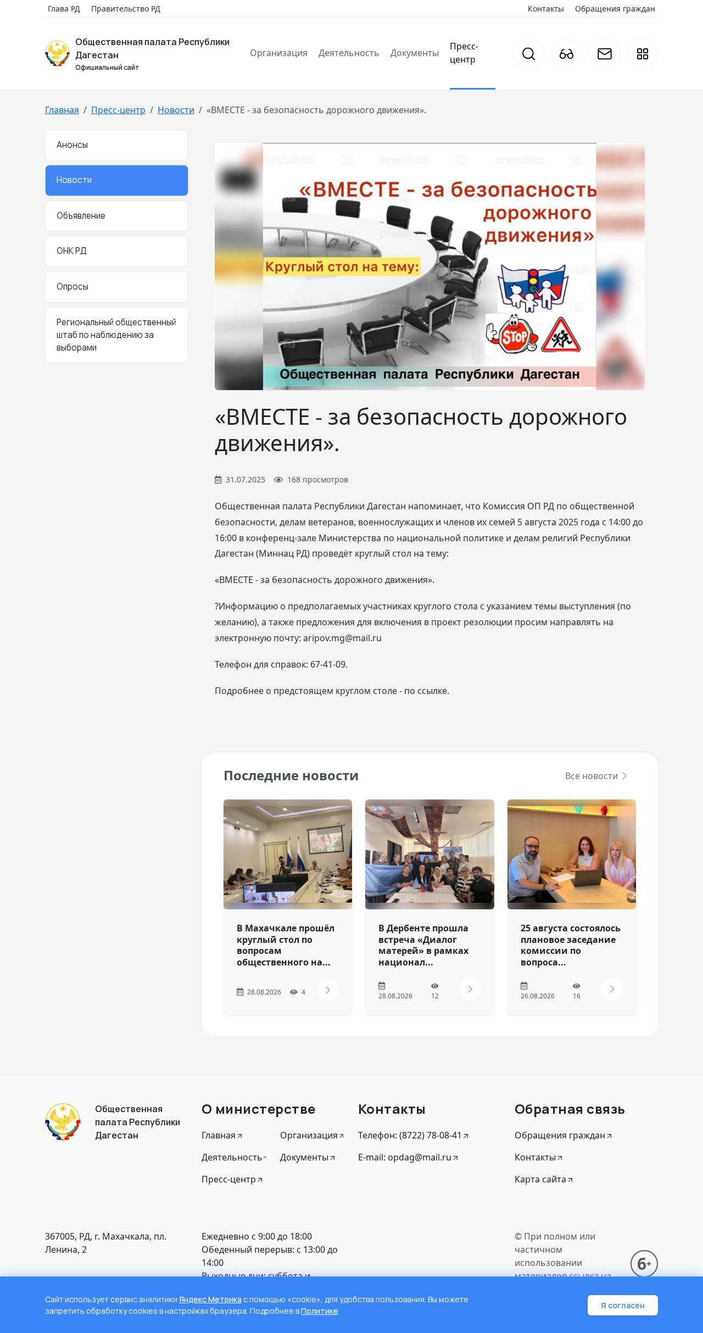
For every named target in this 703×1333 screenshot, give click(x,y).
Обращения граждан (615, 8)
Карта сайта (540, 1179)
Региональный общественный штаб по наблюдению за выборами (116, 334)
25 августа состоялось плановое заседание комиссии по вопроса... (571, 945)
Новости (176, 110)
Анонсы (72, 145)
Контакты (546, 8)
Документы (414, 53)
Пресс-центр (464, 52)
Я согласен (623, 1305)
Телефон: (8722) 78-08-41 (410, 1135)
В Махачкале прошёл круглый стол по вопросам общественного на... (285, 945)
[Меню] (642, 53)
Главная (62, 110)
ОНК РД (72, 251)
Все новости (592, 776)
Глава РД (64, 8)
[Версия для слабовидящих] (566, 53)
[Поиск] (528, 53)
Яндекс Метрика (210, 1299)
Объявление (81, 215)
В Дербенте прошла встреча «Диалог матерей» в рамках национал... (423, 945)
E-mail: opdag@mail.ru (404, 1157)
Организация (279, 53)
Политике (319, 1311)
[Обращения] (604, 53)
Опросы (72, 286)
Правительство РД (125, 8)
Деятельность (349, 53)
